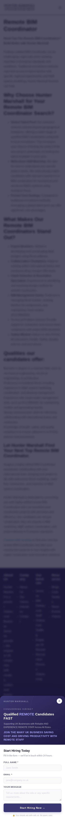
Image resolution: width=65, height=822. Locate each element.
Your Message (12, 787)
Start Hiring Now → (32, 807)
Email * (8, 774)
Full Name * (11, 762)
